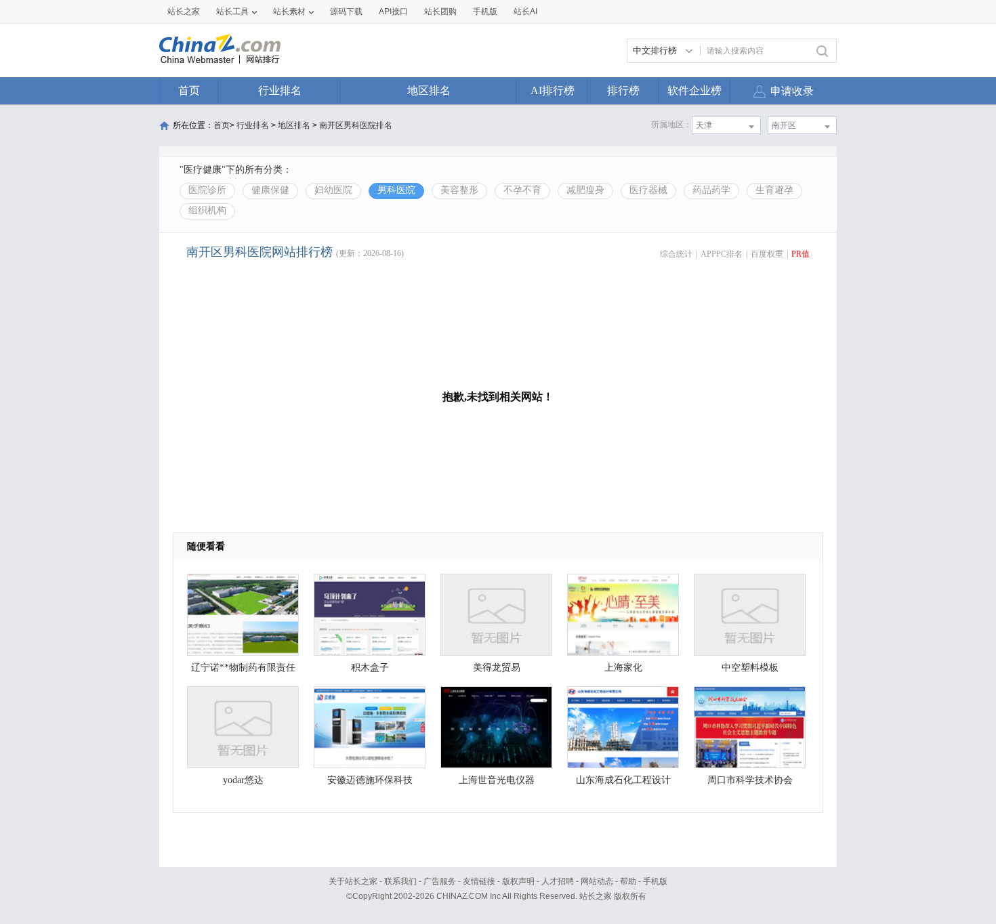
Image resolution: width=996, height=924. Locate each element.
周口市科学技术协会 (750, 780)
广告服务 (439, 881)
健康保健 (270, 190)
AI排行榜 (553, 90)
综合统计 (676, 254)
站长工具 (232, 11)
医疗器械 (648, 190)
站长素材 (289, 11)
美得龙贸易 (496, 668)
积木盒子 (370, 668)
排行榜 (623, 90)
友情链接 (479, 881)
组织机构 (207, 210)
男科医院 (396, 190)
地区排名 (429, 90)
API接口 (393, 11)
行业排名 (280, 90)
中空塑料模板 (750, 668)
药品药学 (711, 190)
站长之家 (183, 11)
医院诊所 (207, 190)
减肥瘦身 (585, 190)
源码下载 (346, 11)
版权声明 (518, 881)
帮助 (628, 881)
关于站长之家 (353, 881)
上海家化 (623, 668)
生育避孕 (774, 190)
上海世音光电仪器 (497, 780)
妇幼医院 (333, 190)
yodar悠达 (243, 780)
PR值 (800, 254)
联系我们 (400, 881)
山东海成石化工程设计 (623, 780)
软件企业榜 (694, 90)
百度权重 (767, 254)
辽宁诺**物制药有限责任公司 (243, 671)
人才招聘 (557, 881)
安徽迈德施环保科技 (370, 780)
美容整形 (459, 190)
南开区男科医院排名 (355, 125)
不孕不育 (522, 190)
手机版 (655, 881)
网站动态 (597, 881)
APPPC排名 (722, 254)
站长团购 (440, 11)
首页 (189, 90)
